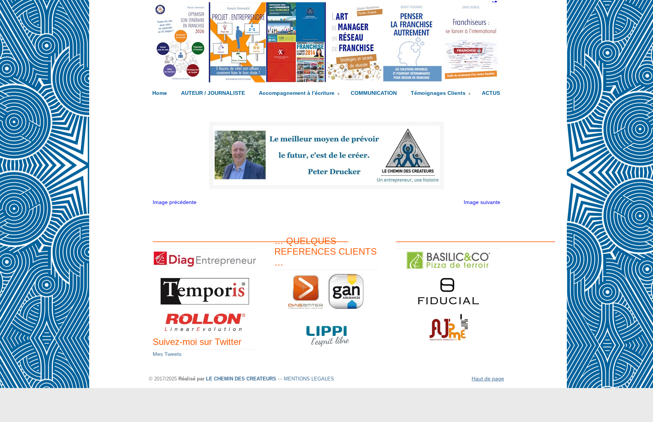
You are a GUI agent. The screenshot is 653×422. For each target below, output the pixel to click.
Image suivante (482, 202)
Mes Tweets (167, 354)
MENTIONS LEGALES (309, 379)
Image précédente (175, 202)
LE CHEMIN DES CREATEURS (241, 379)
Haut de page (488, 379)
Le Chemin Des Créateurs (326, 42)
